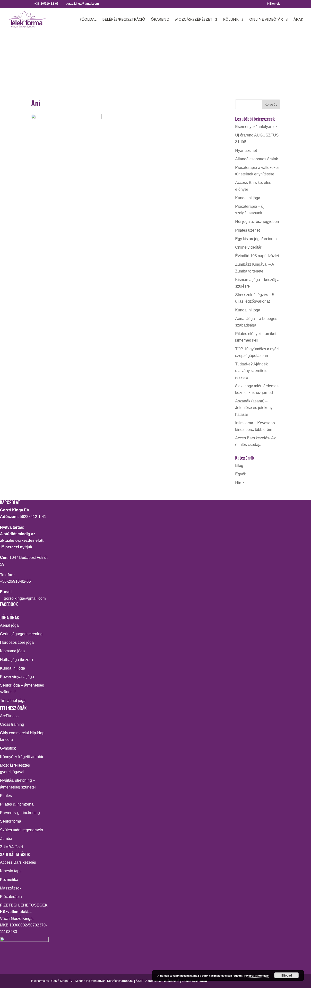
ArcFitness (9, 716)
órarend (160, 20)
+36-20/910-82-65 (15, 581)
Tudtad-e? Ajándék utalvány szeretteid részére (251, 370)
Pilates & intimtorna (17, 804)
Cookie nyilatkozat (194, 981)
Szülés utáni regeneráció (21, 830)
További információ (256, 975)
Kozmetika (9, 880)
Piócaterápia (11, 897)
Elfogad (286, 975)
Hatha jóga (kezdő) (16, 660)
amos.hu (127, 981)
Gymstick (8, 748)
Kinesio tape (11, 871)
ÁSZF (139, 981)
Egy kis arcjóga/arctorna (256, 239)
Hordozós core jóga (17, 642)
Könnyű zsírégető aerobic (22, 757)
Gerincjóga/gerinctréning (21, 634)
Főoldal (88, 20)
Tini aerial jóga (13, 700)
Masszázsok (10, 888)
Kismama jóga (12, 651)
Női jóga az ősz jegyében (257, 221)
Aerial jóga (9, 625)
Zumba (6, 838)
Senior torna (10, 821)
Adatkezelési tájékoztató (162, 981)
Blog (239, 465)
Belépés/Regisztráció (123, 20)
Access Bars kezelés (18, 862)
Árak (298, 20)
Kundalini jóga (247, 198)
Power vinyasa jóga (17, 677)
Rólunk (231, 20)
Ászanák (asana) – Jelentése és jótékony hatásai (254, 407)
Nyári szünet (246, 150)
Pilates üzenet (247, 230)
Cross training (12, 724)
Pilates (6, 796)
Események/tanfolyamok (256, 127)
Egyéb (240, 474)
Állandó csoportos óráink (256, 159)
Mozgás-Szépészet (193, 20)
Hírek (239, 482)
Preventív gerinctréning (20, 813)
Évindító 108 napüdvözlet (257, 256)
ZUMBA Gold (11, 847)
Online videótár (266, 20)
